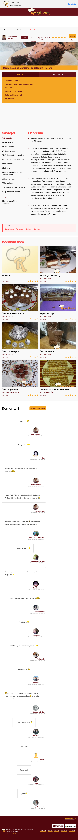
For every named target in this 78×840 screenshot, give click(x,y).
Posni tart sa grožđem (13, 91)
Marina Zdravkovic (38, 561)
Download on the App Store (58, 826)
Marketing (9, 831)
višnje (38, 229)
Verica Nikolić (12, 37)
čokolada (10, 229)
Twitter (50, 830)
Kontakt (15, 831)
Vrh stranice (69, 819)
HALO (14, 833)
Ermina (36, 588)
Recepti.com (39, 11)
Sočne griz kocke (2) (58, 264)
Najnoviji (20, 74)
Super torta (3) (58, 302)
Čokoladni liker (58, 340)
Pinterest (72, 830)
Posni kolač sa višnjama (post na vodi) (19, 84)
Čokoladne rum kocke (20, 302)
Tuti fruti (20, 264)
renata (42, 759)
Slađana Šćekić (39, 611)
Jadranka (35, 683)
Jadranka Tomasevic (36, 538)
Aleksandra (41, 659)
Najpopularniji (58, 74)
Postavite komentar (37, 408)
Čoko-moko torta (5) (12, 80)
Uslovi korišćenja (28, 829)
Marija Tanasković (38, 807)
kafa (29, 229)
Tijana (36, 783)
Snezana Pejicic (39, 712)
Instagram (64, 830)
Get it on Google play (70, 826)
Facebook (43, 830)
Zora (43, 458)
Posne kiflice (9, 88)
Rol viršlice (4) (10, 98)
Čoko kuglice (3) (20, 378)
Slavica (36, 736)
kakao (21, 229)
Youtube (56, 830)
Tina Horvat (35, 635)
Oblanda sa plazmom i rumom (58, 378)
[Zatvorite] (1, 4)
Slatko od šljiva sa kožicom (15, 95)
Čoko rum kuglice (20, 340)
